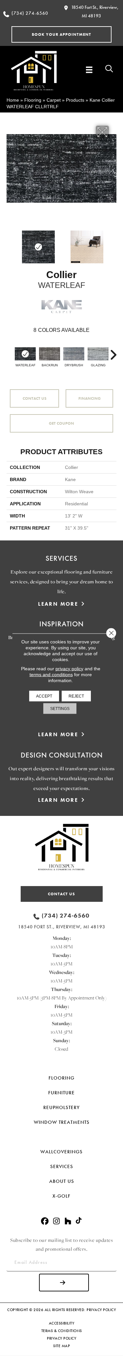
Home (13, 100)
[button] (61, 34)
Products (75, 100)
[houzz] (68, 1221)
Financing (89, 398)
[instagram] (56, 1221)
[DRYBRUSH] (74, 354)
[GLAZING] (98, 354)
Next (113, 243)
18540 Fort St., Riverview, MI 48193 (61, 927)
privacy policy (69, 668)
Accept (44, 696)
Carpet (54, 100)
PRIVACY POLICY (101, 1309)
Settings (60, 708)
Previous (10, 243)
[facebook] (45, 1221)
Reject (76, 696)
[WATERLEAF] (25, 354)
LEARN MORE (58, 604)
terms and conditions (51, 674)
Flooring (32, 100)
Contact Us (35, 398)
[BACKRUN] (49, 354)
